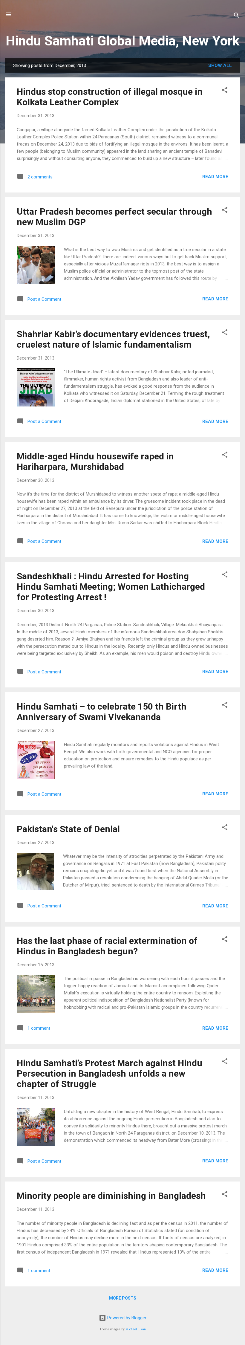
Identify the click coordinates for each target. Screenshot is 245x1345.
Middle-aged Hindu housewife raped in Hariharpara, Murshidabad (95, 461)
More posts (122, 1298)
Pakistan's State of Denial (68, 829)
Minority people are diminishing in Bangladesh (111, 1195)
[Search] (236, 16)
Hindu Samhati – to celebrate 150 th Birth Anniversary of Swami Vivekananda (101, 711)
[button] (224, 91)
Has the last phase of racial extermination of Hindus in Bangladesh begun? (107, 946)
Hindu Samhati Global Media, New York (123, 41)
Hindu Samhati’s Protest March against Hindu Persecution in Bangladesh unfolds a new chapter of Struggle (109, 1073)
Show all (220, 65)
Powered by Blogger (126, 1317)
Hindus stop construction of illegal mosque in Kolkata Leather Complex (110, 96)
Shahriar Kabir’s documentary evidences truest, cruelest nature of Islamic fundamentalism (113, 339)
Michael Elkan (135, 1329)
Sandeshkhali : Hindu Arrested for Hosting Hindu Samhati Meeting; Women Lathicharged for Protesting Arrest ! (111, 586)
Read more (215, 176)
